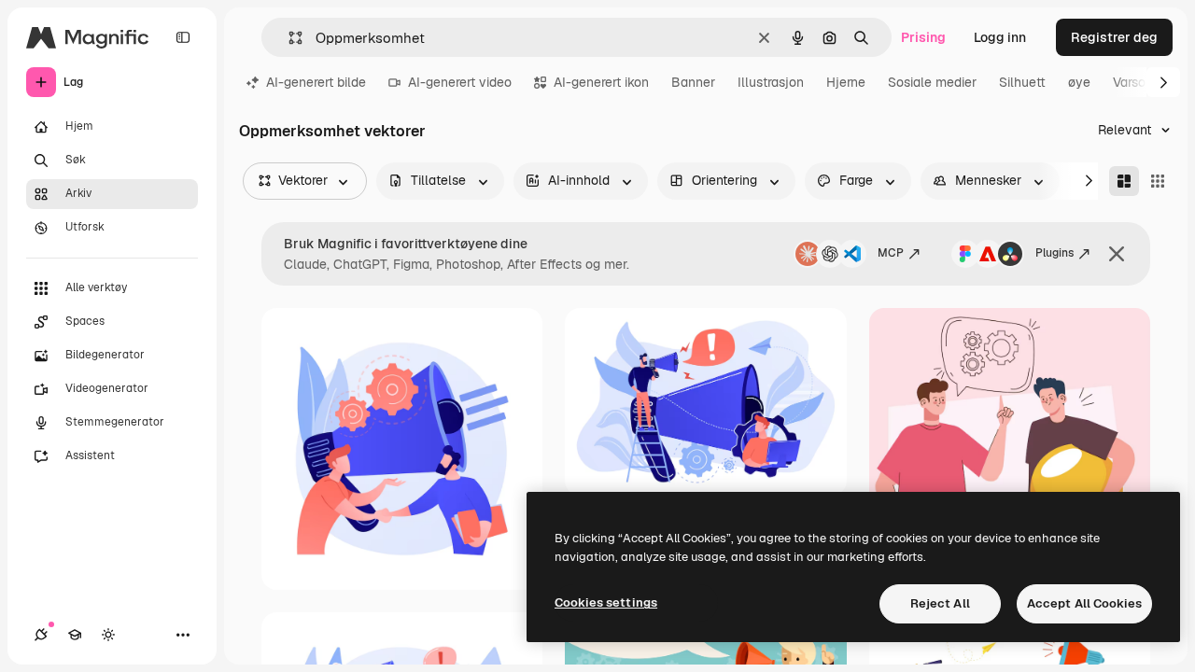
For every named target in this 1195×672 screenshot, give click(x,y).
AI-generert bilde (316, 82)
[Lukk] (1116, 254)
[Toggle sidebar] (183, 37)
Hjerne (845, 82)
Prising (923, 37)
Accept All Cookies (1084, 603)
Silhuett (1022, 82)
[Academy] (75, 635)
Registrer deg (1114, 37)
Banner (693, 82)
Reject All (940, 603)
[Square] (1158, 181)
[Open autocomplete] (288, 38)
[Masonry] (1124, 181)
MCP (891, 252)
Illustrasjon (771, 82)
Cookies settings (606, 602)
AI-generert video (460, 82)
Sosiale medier (932, 82)
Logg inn (1000, 37)
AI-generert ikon (601, 82)
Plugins (1054, 252)
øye (1079, 82)
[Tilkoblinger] (41, 635)
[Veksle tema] (108, 635)
